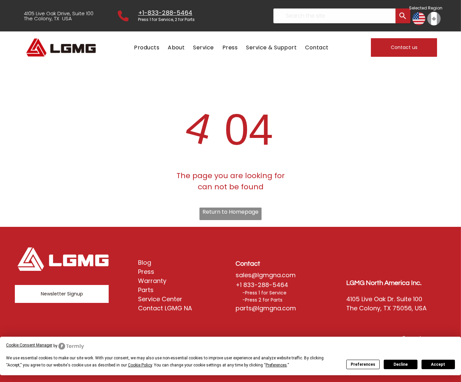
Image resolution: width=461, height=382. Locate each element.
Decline (401, 364)
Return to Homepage (230, 212)
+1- (142, 12)
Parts (146, 290)
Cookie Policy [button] (140, 365)
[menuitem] (146, 47)
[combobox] (334, 15)
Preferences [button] (276, 365)
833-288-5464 (169, 12)
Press (146, 271)
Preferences (363, 364)
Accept (438, 364)
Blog (144, 262)
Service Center (160, 299)
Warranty (152, 281)
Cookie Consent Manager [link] (29, 345)
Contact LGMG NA (165, 308)
